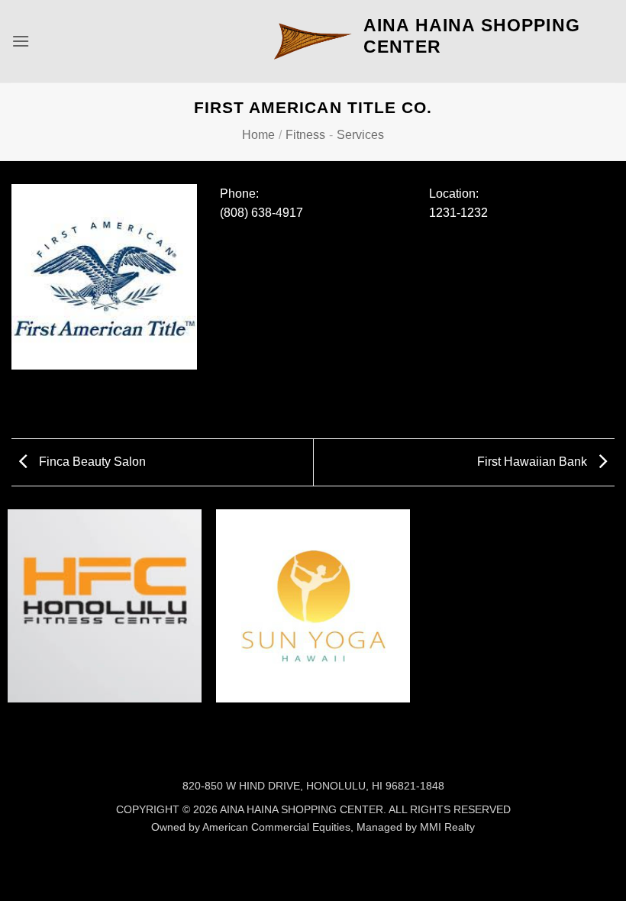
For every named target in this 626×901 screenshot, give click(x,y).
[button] (20, 41)
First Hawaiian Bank (533, 461)
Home (258, 134)
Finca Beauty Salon (91, 461)
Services (360, 134)
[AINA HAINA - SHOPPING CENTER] (313, 41)
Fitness (305, 134)
